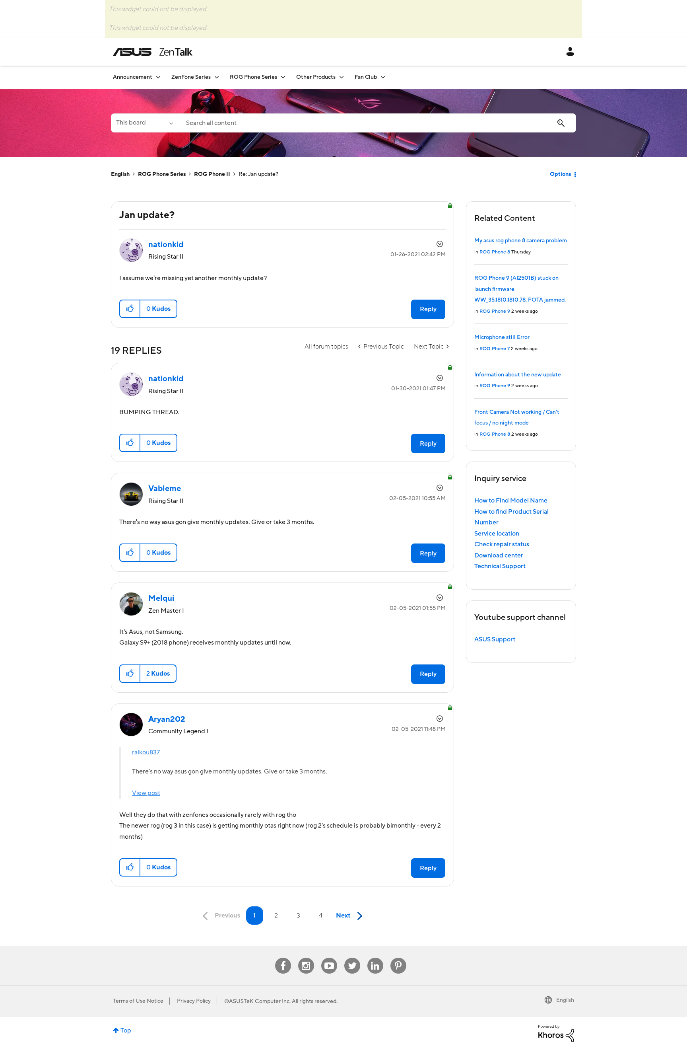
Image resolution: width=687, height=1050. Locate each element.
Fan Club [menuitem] (366, 77)
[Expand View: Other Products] (341, 77)
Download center (498, 555)
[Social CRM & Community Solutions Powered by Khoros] (556, 1033)
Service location (496, 534)
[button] (130, 308)
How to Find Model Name (510, 501)
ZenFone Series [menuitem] (191, 77)
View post (146, 793)
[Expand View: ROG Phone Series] (283, 77)
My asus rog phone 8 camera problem (520, 240)
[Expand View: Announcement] (158, 77)
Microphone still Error (502, 337)
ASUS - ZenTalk (152, 52)
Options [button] (560, 174)
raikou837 (146, 752)
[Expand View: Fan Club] (383, 77)
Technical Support (500, 566)
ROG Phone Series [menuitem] (253, 77)
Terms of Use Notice (138, 1001)
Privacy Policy (194, 1001)
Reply (428, 309)
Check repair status (501, 544)
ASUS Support (494, 639)
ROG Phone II (212, 174)
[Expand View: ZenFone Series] (217, 77)
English (120, 174)
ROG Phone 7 (494, 349)
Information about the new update (517, 374)
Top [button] (125, 1030)
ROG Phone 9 (494, 311)
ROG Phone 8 (494, 252)
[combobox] (377, 122)
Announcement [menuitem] (132, 77)
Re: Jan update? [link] (258, 174)
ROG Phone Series (162, 174)
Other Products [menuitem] (316, 77)
